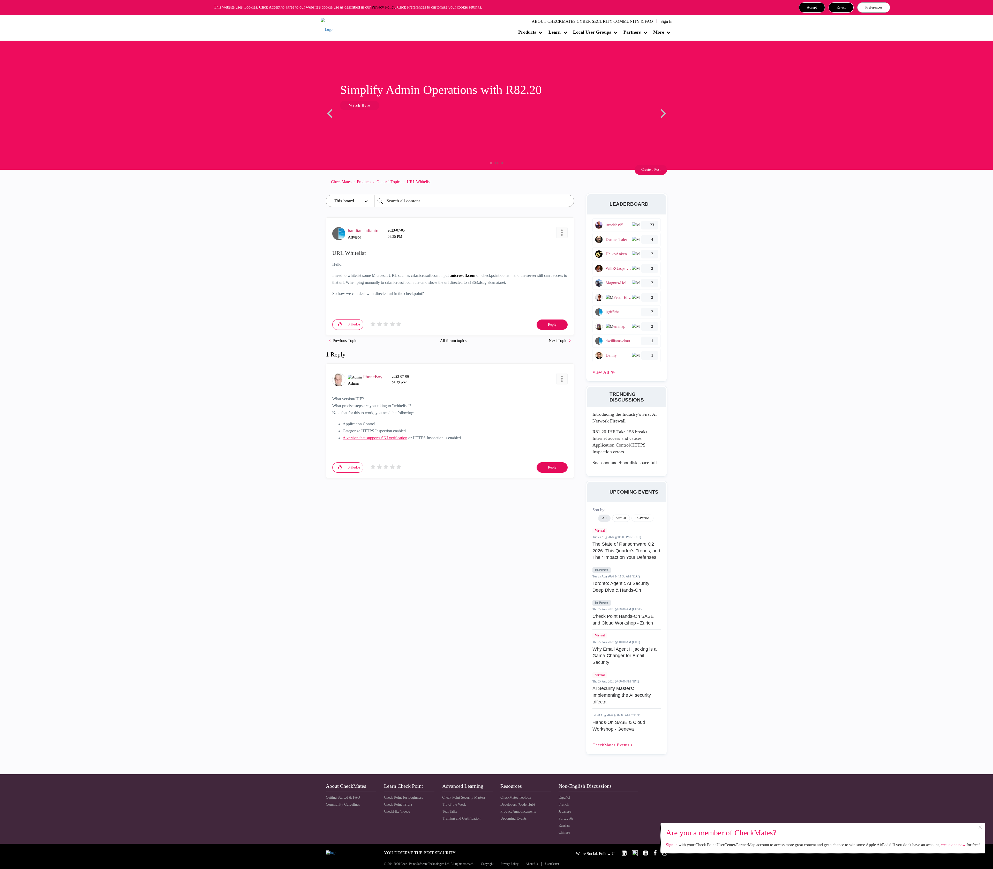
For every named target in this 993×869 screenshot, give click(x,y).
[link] (622, 853)
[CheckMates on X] (633, 853)
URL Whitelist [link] (419, 182)
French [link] (564, 804)
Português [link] (566, 818)
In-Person (601, 570)
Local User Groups (592, 32)
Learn (554, 32)
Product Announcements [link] (518, 811)
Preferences (873, 7)
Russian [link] (564, 825)
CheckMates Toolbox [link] (515, 797)
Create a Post (650, 170)
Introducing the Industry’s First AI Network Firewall (624, 418)
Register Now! (362, 121)
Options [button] (567, 181)
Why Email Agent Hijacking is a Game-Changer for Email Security (624, 656)
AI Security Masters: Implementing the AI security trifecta (621, 695)
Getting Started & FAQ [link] (343, 797)
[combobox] (474, 201)
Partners (632, 32)
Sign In (666, 21)
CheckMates (341, 182)
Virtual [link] (621, 518)
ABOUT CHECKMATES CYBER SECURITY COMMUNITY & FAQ (592, 21)
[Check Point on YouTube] (643, 853)
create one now (953, 845)
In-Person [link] (642, 518)
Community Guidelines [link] (343, 804)
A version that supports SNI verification (375, 438)
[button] (812, 7)
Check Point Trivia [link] (398, 804)
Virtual (600, 530)
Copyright (487, 864)
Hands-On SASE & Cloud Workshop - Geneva (618, 726)
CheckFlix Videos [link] (397, 811)
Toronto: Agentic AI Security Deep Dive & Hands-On (620, 587)
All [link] (604, 518)
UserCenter (552, 864)
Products (527, 32)
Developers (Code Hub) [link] (517, 804)
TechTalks (449, 811)
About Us (532, 864)
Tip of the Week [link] (454, 804)
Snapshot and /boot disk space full (624, 462)
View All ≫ (603, 372)
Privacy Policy (383, 7)
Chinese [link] (564, 832)
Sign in (672, 845)
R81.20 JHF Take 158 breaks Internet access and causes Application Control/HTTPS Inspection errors (619, 441)
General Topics (389, 182)
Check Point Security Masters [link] (463, 797)
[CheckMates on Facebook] (653, 853)
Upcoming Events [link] (513, 818)
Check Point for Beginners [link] (403, 797)
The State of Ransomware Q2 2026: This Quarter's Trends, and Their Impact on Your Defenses (626, 550)
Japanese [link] (565, 811)
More (658, 32)
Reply (552, 324)
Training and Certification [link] (461, 818)
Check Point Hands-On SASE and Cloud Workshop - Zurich (623, 620)
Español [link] (564, 797)
